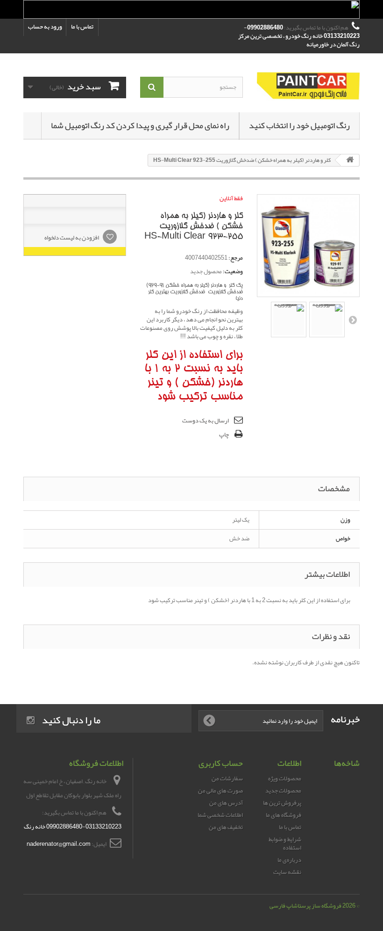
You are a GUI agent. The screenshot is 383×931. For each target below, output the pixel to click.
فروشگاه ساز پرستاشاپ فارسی (305, 906)
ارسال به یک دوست (205, 420)
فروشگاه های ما (283, 815)
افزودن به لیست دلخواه (72, 238)
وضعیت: (233, 271)
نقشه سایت (287, 872)
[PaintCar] (308, 86)
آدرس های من (226, 803)
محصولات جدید (283, 791)
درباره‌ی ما (289, 860)
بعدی (352, 319)
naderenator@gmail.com (59, 844)
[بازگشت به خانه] (350, 160)
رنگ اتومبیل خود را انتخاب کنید (299, 125)
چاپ (224, 434)
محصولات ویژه (284, 778)
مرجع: (235, 258)
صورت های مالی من (220, 791)
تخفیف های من (226, 827)
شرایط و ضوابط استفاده (285, 843)
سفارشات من (227, 778)
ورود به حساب (45, 27)
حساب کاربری (221, 763)
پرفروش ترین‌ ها (282, 803)
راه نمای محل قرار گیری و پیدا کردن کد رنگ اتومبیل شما (140, 125)
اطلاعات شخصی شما (220, 815)
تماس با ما (82, 27)
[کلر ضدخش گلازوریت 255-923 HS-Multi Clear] (288, 319)
